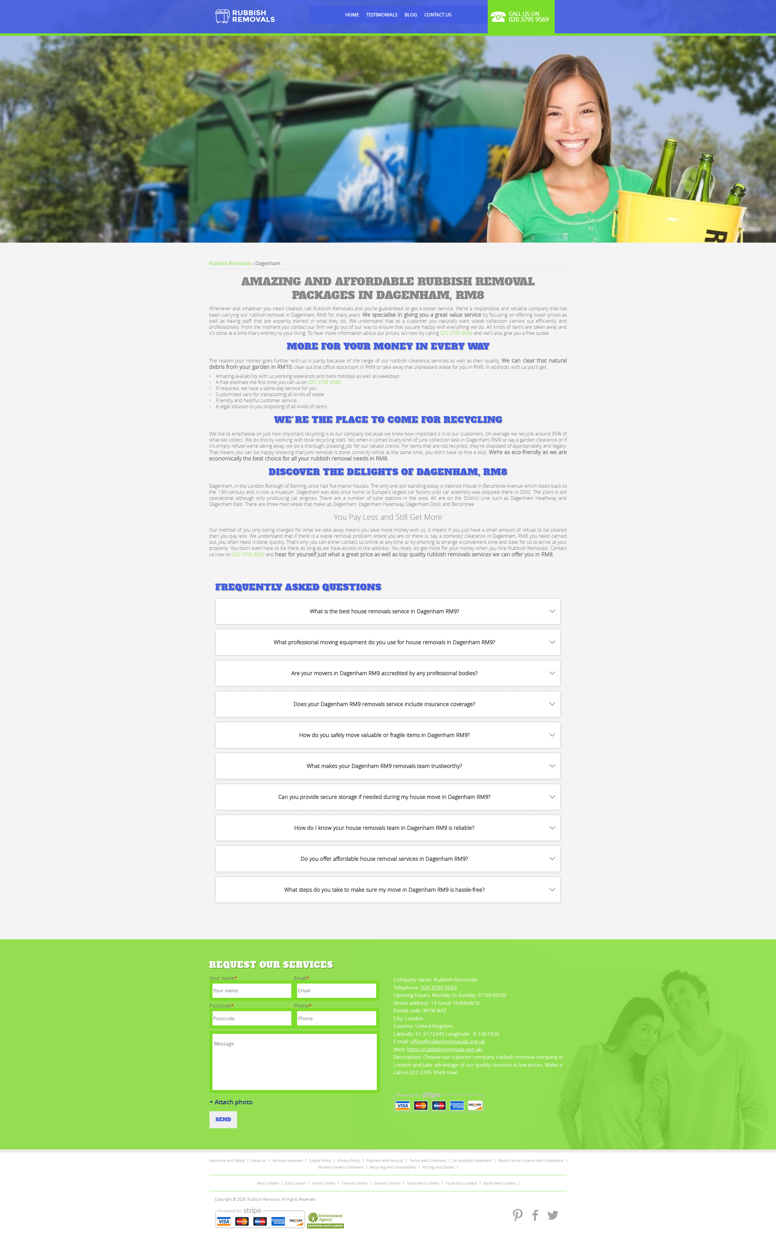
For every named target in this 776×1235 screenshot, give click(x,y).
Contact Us (437, 15)
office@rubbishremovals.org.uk (447, 1041)
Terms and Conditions (428, 1160)
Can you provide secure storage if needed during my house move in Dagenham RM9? (384, 796)
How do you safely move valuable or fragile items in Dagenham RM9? (384, 735)
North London (323, 1183)
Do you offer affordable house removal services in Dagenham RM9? (384, 858)
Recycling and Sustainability (393, 1167)
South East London (461, 1183)
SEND (223, 1119)
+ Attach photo (231, 1102)
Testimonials (381, 15)
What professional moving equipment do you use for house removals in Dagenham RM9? (384, 642)
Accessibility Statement (472, 1160)
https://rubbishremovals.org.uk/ (445, 1049)
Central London (354, 1183)
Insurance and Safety (227, 1160)
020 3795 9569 (456, 333)
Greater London (387, 1183)
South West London (423, 1183)
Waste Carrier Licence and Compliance (531, 1160)
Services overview (287, 1160)
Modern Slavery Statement (340, 1167)
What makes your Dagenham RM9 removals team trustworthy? (384, 765)
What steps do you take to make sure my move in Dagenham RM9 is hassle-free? (384, 889)
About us (258, 1160)
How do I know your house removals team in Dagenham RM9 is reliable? (384, 827)
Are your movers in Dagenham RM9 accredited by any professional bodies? (384, 673)
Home (352, 15)
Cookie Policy (320, 1160)
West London (268, 1183)
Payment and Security (384, 1160)
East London (295, 1183)
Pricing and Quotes (438, 1167)
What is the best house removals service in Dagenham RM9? (384, 611)
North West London (499, 1183)
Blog (411, 15)
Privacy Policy (348, 1160)
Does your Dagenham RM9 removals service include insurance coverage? (384, 704)
